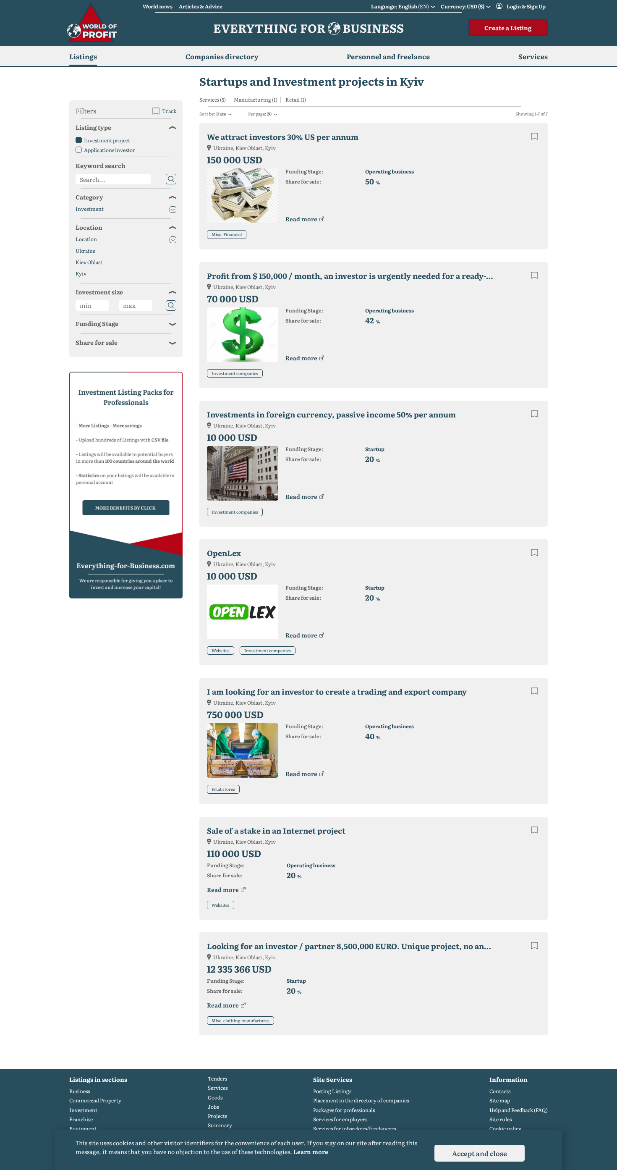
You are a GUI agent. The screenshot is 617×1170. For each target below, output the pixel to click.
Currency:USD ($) (462, 6)
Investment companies (235, 373)
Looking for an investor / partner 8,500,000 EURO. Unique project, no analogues (357, 946)
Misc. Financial (227, 234)
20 (269, 113)
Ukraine (85, 250)
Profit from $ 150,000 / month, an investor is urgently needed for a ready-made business (357, 275)
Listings (83, 56)
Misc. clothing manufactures (240, 1020)
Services (217, 1087)
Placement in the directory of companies (361, 1100)
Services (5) (212, 99)
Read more (301, 219)
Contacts (499, 1091)
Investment (90, 208)
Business (79, 1091)
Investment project (107, 140)
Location (89, 227)
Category (89, 197)
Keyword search (100, 165)
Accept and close (479, 1153)
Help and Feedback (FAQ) (518, 1110)
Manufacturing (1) (255, 99)
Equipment (83, 1128)
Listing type (93, 127)
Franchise (81, 1119)
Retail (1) (295, 99)
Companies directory (222, 56)
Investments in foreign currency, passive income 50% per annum (331, 414)
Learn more (310, 1151)
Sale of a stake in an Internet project (276, 830)
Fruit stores (223, 789)
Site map (499, 1100)
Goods (215, 1097)
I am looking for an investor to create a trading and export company (337, 691)
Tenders (217, 1078)
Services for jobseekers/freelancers (354, 1128)
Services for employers (340, 1119)
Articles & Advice (200, 6)
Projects (217, 1116)
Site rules (500, 1119)
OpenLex (224, 553)
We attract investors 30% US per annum (282, 136)
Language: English (400, 6)
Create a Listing (507, 28)
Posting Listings (332, 1091)
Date (221, 113)
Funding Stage (97, 323)
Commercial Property (95, 1100)
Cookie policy (505, 1128)
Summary (220, 1125)
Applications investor (109, 150)
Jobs (213, 1106)
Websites (221, 650)
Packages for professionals (344, 1110)
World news (158, 6)
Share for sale (97, 342)
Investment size (99, 292)
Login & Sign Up (526, 6)
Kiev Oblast (89, 262)
